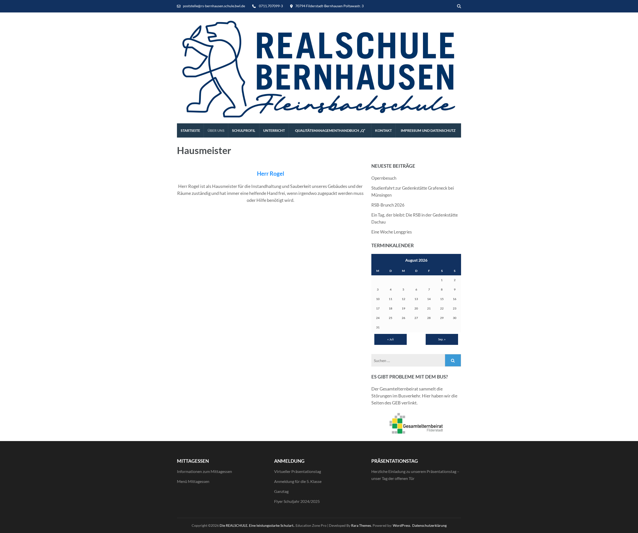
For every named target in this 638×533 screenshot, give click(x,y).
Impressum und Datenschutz (428, 130)
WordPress (401, 525)
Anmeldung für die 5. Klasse (297, 481)
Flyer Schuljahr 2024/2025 (297, 501)
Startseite (190, 130)
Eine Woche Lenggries (391, 231)
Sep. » (442, 339)
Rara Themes (361, 525)
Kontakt (383, 130)
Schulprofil (243, 130)
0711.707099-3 (271, 6)
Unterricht (274, 130)
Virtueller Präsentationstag (297, 471)
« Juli (390, 339)
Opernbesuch (383, 178)
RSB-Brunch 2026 (387, 205)
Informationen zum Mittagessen (204, 471)
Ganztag (281, 491)
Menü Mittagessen (193, 481)
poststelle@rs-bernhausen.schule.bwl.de (214, 6)
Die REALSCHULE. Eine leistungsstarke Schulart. (257, 525)
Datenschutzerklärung (429, 525)
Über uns (216, 130)
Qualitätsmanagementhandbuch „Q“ (330, 130)
